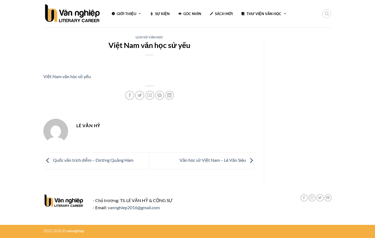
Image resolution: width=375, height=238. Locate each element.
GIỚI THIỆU (126, 14)
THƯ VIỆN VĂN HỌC (264, 14)
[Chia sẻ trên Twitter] (139, 95)
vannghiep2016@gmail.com (134, 207)
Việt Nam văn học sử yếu (67, 76)
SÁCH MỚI (224, 14)
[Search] (326, 13)
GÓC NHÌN (192, 14)
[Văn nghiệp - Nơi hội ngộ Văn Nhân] (72, 14)
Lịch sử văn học (149, 37)
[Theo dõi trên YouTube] (328, 198)
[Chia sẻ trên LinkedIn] (169, 95)
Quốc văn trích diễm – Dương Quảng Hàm (92, 160)
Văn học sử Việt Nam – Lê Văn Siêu (213, 160)
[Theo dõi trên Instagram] (312, 198)
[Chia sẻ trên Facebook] (129, 95)
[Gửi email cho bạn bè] (149, 95)
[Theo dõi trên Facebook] (304, 198)
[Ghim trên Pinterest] (159, 95)
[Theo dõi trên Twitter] (320, 198)
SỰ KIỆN (162, 14)
